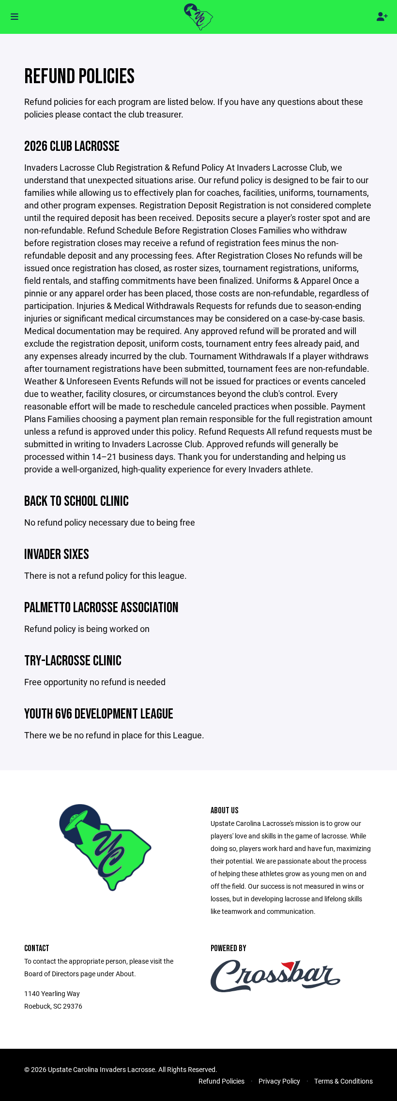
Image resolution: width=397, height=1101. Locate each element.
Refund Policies (221, 1081)
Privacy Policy (279, 1081)
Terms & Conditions (343, 1081)
